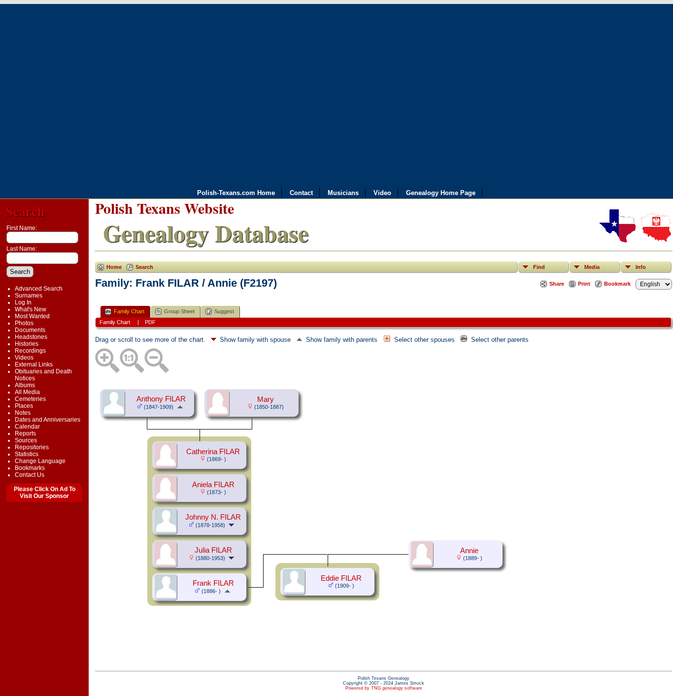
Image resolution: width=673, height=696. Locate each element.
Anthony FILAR (161, 399)
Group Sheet (179, 311)
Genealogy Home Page (440, 193)
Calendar (27, 426)
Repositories (32, 447)
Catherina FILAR (213, 452)
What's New (30, 309)
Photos (24, 323)
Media (592, 267)
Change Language (40, 461)
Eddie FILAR (341, 578)
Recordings (30, 350)
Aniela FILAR (213, 485)
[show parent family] (180, 406)
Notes (23, 412)
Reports (25, 433)
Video (382, 193)
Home (114, 267)
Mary (265, 399)
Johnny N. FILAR (213, 517)
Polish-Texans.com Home (236, 193)
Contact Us (29, 474)
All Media (27, 392)
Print (584, 284)
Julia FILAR (213, 550)
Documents (30, 330)
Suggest (224, 311)
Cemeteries (30, 399)
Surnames (28, 295)
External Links (34, 364)
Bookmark (617, 284)
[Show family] (232, 525)
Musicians (343, 193)
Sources (26, 440)
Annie (469, 551)
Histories (26, 343)
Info (641, 267)
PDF (150, 322)
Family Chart (129, 311)
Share (556, 284)
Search (25, 211)
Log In (23, 302)
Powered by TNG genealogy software (383, 688)
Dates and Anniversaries (47, 419)
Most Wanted (32, 316)
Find (539, 267)
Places (24, 405)
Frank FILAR (213, 583)
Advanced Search (39, 288)
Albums (25, 385)
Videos (24, 357)
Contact (301, 193)
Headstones (31, 336)
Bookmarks (30, 467)
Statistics (26, 454)
